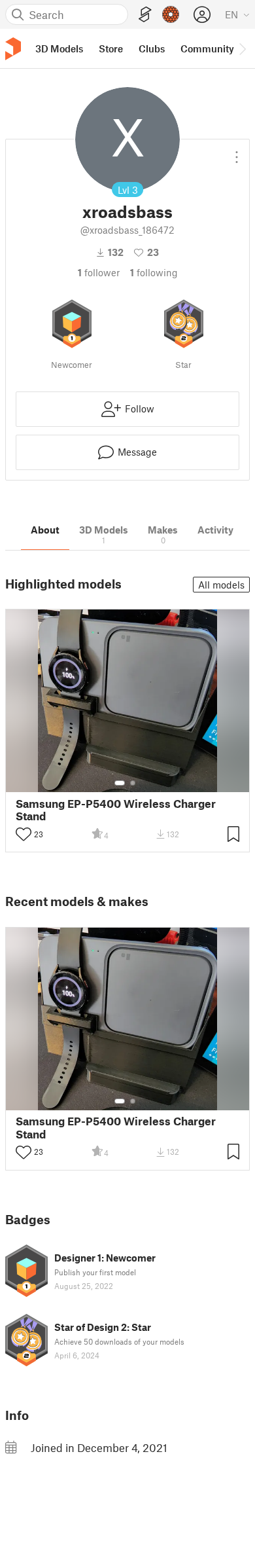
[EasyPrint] (145, 14)
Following (154, 272)
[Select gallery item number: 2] (132, 783)
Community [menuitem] (207, 48)
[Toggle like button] (23, 834)
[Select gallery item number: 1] (119, 783)
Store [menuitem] (111, 48)
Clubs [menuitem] (152, 48)
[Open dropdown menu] (237, 152)
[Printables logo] (13, 48)
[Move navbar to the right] (241, 48)
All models (221, 584)
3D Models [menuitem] (59, 48)
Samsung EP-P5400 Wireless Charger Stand (116, 809)
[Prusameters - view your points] (170, 14)
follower (99, 272)
